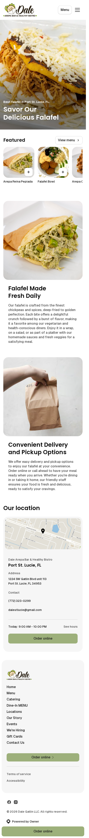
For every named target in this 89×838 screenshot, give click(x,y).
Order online (43, 638)
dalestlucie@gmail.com (25, 611)
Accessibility (16, 781)
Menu (65, 10)
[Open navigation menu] (77, 10)
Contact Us (15, 742)
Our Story (14, 718)
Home (11, 687)
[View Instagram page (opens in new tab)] (15, 802)
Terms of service (19, 774)
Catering (13, 699)
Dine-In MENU (17, 705)
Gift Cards (15, 736)
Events (12, 724)
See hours (71, 626)
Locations (14, 712)
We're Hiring (16, 730)
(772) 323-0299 (19, 602)
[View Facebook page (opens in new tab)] (9, 802)
